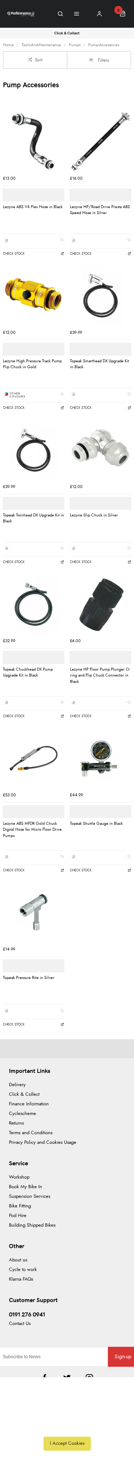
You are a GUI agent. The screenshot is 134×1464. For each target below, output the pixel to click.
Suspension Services (29, 1196)
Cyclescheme (22, 1113)
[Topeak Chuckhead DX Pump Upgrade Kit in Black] (33, 604)
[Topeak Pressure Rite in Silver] (33, 912)
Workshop (19, 1177)
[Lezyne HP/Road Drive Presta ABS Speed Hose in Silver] (100, 141)
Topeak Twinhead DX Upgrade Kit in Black (33, 518)
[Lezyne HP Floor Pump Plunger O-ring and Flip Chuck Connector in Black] (100, 604)
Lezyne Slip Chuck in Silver (94, 515)
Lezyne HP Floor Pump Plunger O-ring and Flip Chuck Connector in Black (100, 675)
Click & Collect (24, 1094)
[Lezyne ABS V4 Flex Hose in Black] (33, 141)
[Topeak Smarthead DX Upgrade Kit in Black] (100, 295)
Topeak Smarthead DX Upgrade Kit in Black (99, 364)
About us (18, 1260)
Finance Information (29, 1104)
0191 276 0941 (27, 1314)
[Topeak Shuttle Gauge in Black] (100, 758)
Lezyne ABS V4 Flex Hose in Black (33, 207)
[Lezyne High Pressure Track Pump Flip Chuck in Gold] (33, 295)
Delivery (17, 1084)
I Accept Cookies (67, 1443)
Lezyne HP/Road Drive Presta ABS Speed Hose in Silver (100, 210)
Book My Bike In (25, 1187)
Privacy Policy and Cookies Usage (42, 1142)
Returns (16, 1123)
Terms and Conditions (30, 1133)
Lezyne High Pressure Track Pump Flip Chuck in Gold (32, 364)
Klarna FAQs (21, 1279)
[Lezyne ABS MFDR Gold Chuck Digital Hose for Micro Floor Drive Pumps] (33, 758)
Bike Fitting (20, 1206)
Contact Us (20, 1323)
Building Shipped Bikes (32, 1225)
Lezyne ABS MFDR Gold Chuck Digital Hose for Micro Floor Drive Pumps (32, 829)
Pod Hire (17, 1215)
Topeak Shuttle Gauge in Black (96, 823)
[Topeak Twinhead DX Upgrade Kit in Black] (33, 450)
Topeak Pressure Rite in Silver (28, 978)
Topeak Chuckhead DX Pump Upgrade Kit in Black (28, 672)
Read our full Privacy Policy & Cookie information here (67, 1427)
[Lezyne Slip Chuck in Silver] (100, 450)
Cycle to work (23, 1269)
